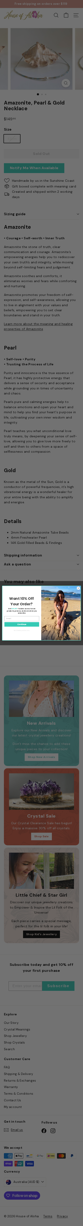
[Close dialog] (78, 588)
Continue (21, 624)
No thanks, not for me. (22, 630)
